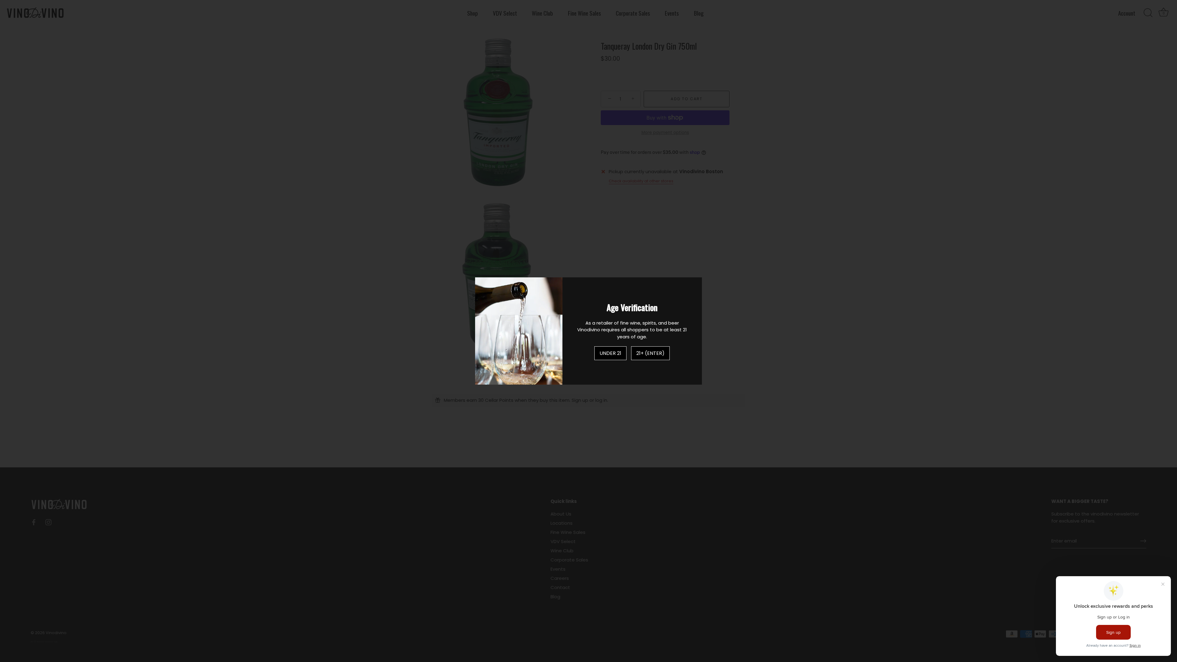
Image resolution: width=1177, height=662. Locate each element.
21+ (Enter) (650, 353)
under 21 (610, 353)
